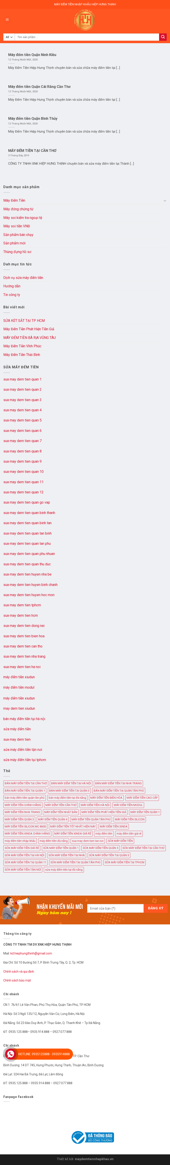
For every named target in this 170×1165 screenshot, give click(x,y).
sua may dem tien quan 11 (23, 482)
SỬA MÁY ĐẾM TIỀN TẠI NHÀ (66, 855)
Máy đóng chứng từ (18, 209)
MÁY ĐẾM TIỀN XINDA (114, 826)
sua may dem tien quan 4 (22, 410)
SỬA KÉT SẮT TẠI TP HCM (24, 321)
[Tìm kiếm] (163, 37)
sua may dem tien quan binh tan (27, 523)
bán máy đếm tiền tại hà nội (24, 719)
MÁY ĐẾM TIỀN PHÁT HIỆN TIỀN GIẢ (103, 812)
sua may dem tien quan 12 (23, 492)
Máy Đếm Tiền (14, 200)
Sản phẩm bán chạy (18, 235)
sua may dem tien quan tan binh (27, 533)
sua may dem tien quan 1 (22, 379)
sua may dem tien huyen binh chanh (30, 585)
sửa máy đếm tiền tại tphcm (24, 760)
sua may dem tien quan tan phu (27, 543)
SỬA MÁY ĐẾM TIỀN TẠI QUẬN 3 (109, 855)
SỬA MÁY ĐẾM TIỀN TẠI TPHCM (124, 862)
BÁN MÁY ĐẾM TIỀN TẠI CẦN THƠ (26, 783)
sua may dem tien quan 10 (23, 471)
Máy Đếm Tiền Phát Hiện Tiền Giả (28, 329)
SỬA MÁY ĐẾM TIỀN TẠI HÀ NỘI (24, 855)
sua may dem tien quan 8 (22, 451)
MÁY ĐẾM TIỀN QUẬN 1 (145, 812)
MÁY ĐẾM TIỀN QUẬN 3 (19, 819)
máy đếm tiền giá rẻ (129, 833)
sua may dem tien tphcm (22, 605)
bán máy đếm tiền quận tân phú (24, 797)
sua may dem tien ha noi (22, 667)
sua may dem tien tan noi (88, 840)
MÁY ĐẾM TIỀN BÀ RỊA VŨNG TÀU (29, 338)
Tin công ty (11, 295)
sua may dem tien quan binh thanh (29, 513)
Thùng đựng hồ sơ (17, 252)
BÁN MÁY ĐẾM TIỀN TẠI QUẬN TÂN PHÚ (119, 790)
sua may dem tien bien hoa (23, 636)
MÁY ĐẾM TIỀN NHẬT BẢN (60, 812)
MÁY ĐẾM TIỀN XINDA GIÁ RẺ (72, 833)
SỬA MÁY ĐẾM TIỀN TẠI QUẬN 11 (25, 862)
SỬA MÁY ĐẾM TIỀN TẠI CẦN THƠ (143, 848)
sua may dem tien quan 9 (22, 461)
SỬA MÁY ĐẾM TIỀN (120, 840)
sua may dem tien (17, 739)
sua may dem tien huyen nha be (27, 574)
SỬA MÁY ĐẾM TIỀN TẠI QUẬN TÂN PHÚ (75, 862)
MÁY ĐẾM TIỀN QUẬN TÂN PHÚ (91, 819)
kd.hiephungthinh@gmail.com (31, 953)
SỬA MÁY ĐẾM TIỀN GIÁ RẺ (22, 848)
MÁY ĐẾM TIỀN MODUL (128, 805)
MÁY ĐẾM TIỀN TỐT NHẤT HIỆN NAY (73, 826)
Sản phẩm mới (14, 243)
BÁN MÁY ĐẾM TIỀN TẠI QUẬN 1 (25, 790)
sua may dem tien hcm (20, 615)
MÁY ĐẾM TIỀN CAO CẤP (142, 797)
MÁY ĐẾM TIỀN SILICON (130, 819)
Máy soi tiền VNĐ (16, 226)
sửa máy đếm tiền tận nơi (22, 750)
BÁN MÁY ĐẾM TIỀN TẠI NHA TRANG (118, 783)
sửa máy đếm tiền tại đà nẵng (64, 869)
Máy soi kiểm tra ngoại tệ (22, 218)
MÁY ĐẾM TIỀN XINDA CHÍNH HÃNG (27, 833)
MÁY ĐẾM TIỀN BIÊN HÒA (106, 797)
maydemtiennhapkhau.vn (94, 1159)
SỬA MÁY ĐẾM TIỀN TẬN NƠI (23, 869)
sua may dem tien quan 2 (22, 389)
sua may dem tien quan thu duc (27, 564)
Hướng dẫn (11, 286)
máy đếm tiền (103, 833)
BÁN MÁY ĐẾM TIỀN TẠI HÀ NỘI (71, 783)
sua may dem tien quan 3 (22, 400)
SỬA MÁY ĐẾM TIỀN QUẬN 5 (100, 848)
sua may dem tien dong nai (23, 626)
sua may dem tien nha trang (24, 656)
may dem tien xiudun (19, 708)
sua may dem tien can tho (22, 646)
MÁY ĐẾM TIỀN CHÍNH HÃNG (23, 805)
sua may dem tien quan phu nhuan (29, 554)
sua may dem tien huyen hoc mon (28, 595)
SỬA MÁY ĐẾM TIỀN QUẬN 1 (61, 848)
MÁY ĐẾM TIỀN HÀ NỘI (95, 805)
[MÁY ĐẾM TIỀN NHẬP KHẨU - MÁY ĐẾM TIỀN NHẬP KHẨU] (85, 20)
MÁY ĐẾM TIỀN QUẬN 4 (52, 819)
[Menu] (7, 20)
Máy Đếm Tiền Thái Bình (21, 355)
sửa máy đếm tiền (17, 729)
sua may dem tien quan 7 (22, 441)
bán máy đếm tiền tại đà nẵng (67, 797)
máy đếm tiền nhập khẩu (20, 840)
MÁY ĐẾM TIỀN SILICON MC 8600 (25, 826)
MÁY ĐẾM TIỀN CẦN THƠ (61, 805)
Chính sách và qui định (18, 971)
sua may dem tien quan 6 (22, 431)
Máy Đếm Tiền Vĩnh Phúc (22, 346)
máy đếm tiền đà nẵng (54, 840)
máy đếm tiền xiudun (19, 677)
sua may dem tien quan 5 (22, 420)
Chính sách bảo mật (17, 980)
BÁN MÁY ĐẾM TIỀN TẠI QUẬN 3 (69, 790)
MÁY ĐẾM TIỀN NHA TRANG (22, 812)
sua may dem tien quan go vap (26, 502)
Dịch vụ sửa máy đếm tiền (23, 278)
